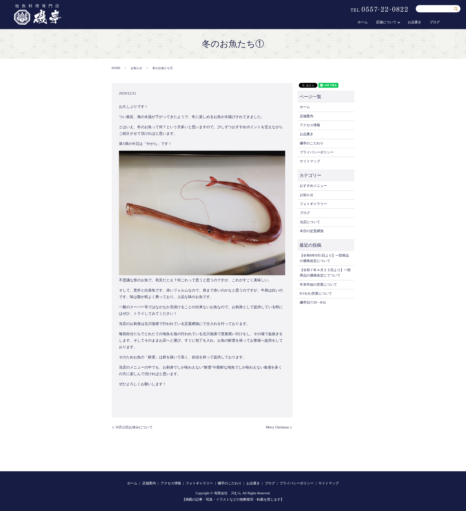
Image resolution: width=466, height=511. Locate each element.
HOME (116, 68)
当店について (310, 222)
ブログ (435, 22)
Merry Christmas (277, 427)
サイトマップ (310, 161)
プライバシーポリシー (317, 152)
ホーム (363, 22)
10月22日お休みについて (134, 427)
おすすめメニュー (313, 186)
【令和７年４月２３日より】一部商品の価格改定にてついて (325, 272)
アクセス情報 (310, 125)
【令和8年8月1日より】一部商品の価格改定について (324, 258)
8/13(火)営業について (316, 293)
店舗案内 (306, 116)
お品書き (414, 22)
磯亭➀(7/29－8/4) (313, 302)
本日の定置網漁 (312, 231)
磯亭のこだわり (312, 143)
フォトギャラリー (313, 204)
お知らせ (136, 68)
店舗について (386, 22)
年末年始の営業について (318, 284)
